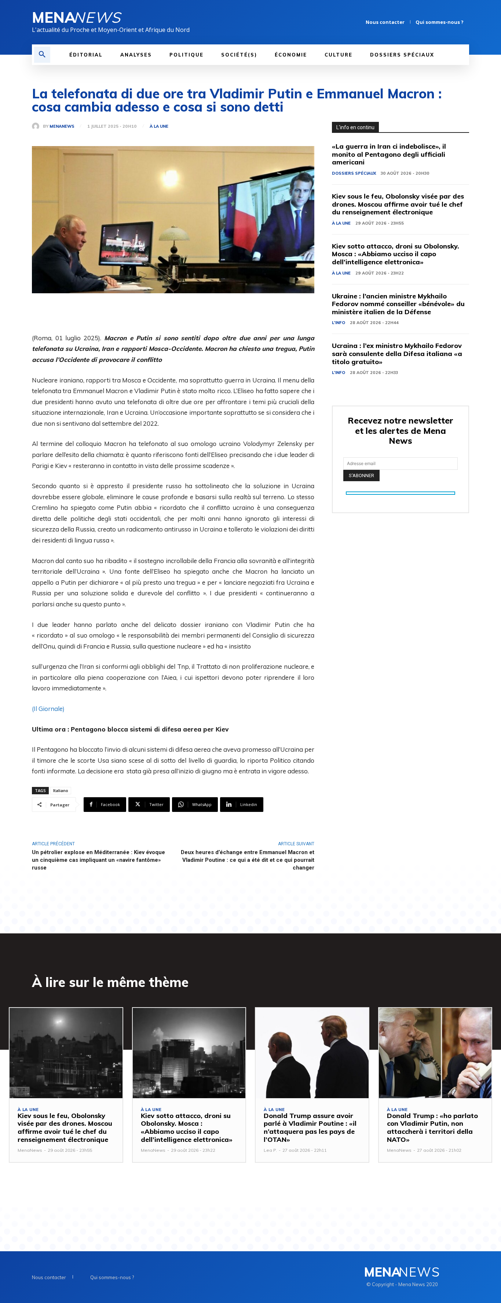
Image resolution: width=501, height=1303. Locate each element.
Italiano (60, 790)
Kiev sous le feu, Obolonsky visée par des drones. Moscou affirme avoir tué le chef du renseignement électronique (398, 204)
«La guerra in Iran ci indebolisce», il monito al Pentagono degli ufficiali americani (389, 154)
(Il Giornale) (48, 708)
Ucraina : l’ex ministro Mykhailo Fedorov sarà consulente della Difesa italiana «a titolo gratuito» (397, 353)
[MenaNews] (37, 126)
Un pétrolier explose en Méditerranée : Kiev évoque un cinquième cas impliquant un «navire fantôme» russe (98, 860)
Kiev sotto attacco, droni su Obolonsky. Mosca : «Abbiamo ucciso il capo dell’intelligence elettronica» (395, 254)
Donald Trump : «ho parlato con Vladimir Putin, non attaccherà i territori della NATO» (432, 1127)
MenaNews (62, 126)
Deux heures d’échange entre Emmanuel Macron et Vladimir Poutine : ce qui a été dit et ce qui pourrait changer (247, 860)
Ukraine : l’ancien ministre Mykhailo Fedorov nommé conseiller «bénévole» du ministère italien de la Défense (398, 304)
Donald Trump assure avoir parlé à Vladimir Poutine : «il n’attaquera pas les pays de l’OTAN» (310, 1127)
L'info (338, 322)
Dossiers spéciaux (354, 173)
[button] (42, 55)
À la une (159, 126)
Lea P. (270, 1150)
